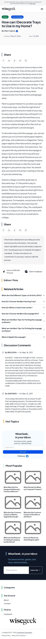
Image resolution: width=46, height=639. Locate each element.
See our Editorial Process (13, 271)
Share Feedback (35, 271)
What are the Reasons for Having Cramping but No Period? (12, 540)
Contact (7, 603)
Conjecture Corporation (24, 632)
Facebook (8, 614)
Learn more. (32, 3)
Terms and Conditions (19, 635)
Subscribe (23, 452)
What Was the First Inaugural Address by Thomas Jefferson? (12, 489)
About (6, 600)
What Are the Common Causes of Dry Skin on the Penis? (32, 514)
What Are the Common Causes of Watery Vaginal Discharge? (12, 514)
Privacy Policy (6, 635)
